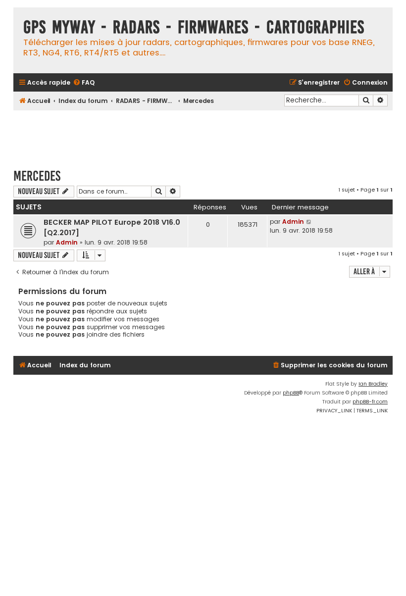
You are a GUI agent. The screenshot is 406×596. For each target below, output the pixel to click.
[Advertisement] (203, 134)
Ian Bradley (373, 384)
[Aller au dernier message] (309, 221)
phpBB (291, 393)
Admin (67, 242)
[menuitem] (84, 83)
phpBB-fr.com (370, 401)
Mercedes (36, 176)
